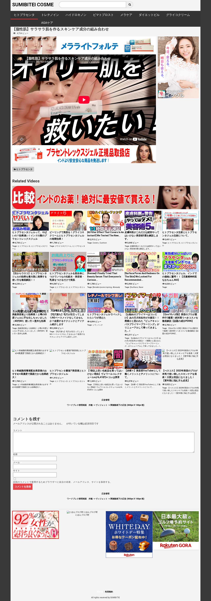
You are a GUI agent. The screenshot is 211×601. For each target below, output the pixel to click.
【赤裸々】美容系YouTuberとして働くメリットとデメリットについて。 (143, 374)
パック (100, 325)
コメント (18, 430)
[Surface (134, 287)
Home (100, 592)
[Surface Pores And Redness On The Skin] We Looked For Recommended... (142, 276)
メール (17, 462)
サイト (16, 470)
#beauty (116, 287)
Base (141, 287)
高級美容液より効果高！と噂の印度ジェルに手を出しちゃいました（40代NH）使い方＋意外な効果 (29, 317)
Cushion (103, 243)
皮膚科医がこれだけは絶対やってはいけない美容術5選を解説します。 (142, 235)
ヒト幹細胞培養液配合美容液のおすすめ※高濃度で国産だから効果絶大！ (30, 374)
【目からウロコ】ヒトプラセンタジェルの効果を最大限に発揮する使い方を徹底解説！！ (29, 276)
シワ (94, 325)
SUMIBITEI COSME (33, 4)
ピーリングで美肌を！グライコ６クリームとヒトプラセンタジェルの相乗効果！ (67, 235)
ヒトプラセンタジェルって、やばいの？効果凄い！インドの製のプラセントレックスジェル (29, 235)
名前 (16, 454)
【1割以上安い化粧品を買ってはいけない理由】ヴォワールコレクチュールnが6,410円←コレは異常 (105, 374)
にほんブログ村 (82, 515)
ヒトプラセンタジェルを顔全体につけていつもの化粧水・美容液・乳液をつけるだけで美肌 (67, 276)
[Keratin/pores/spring (102, 287)
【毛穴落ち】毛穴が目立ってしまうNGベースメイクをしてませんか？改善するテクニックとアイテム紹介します (67, 334)
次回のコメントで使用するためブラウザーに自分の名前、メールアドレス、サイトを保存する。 (62, 482)
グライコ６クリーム (63, 246)
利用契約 (109, 592)
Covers (96, 243)
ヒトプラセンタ (24, 169)
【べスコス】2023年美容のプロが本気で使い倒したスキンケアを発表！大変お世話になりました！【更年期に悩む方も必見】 (180, 390)
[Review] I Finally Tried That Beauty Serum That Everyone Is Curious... (104, 276)
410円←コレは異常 (95, 390)
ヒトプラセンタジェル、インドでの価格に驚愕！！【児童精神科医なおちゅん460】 (179, 276)
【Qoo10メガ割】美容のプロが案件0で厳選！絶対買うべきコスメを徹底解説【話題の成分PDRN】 (180, 317)
